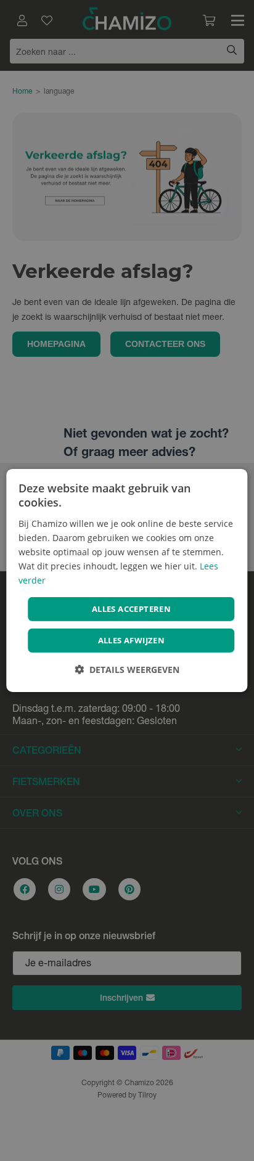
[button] (127, 669)
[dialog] (126, 580)
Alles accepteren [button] (131, 608)
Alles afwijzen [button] (131, 640)
